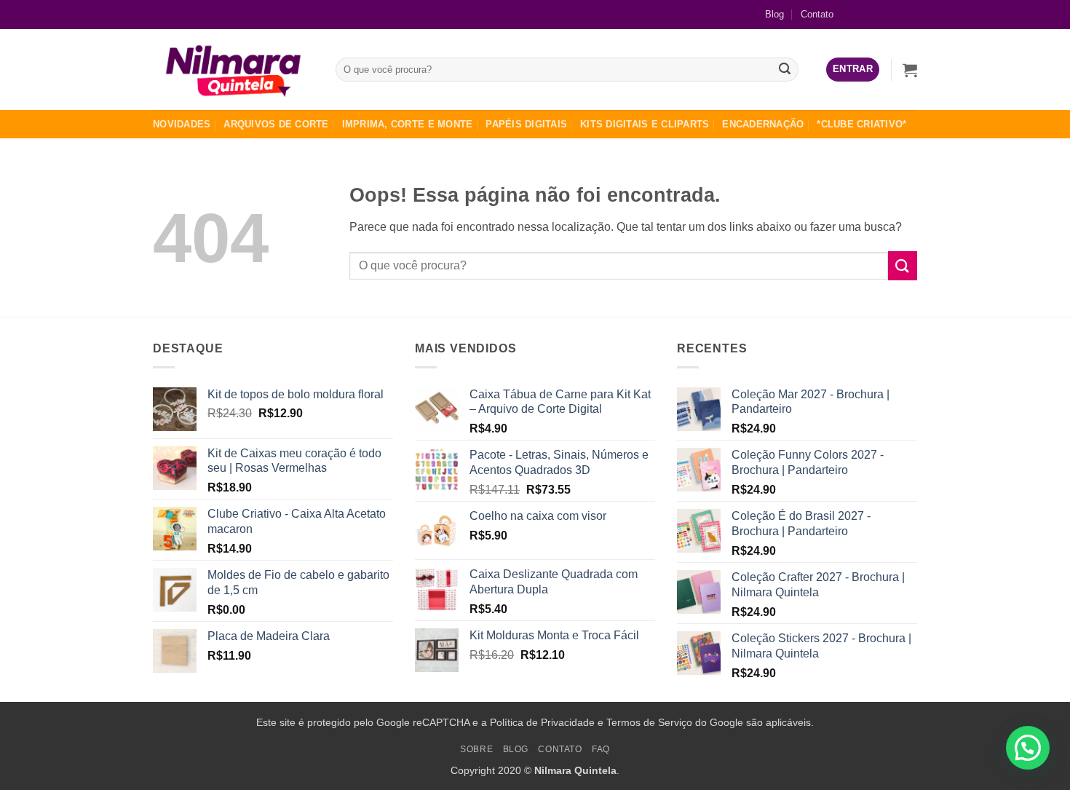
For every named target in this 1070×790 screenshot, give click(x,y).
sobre (476, 749)
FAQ (601, 749)
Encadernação (763, 124)
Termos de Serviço (649, 722)
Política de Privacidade (542, 722)
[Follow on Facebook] (859, 14)
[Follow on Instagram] (882, 14)
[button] (852, 70)
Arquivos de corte (275, 124)
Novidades (181, 124)
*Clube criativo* (861, 124)
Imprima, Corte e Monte (407, 124)
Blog (774, 14)
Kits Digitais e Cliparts (644, 124)
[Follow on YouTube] (905, 14)
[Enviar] (785, 70)
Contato (817, 14)
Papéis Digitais (526, 124)
